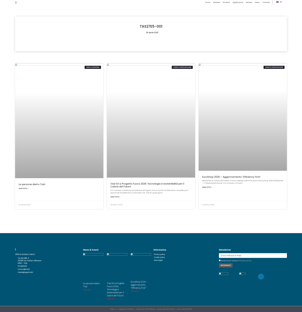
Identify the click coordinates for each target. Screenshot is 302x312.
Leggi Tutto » (23, 188)
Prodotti (226, 2)
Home (207, 2)
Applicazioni (238, 2)
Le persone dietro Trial (32, 184)
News (257, 2)
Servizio (249, 2)
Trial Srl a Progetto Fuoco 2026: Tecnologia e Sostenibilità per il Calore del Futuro (147, 185)
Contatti (266, 2)
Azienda (216, 2)
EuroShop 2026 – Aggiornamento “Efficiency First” (231, 177)
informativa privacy (245, 261)
